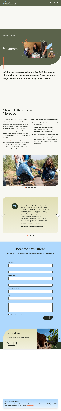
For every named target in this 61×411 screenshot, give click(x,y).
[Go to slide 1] (25, 187)
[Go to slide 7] (34, 187)
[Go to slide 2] (26, 187)
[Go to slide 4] (29, 187)
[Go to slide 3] (28, 187)
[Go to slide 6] (32, 187)
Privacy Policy (30, 405)
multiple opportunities (14, 140)
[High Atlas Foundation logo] (9, 3)
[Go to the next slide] (58, 170)
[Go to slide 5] (31, 187)
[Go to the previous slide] (3, 170)
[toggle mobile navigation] (57, 3)
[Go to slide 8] (35, 187)
